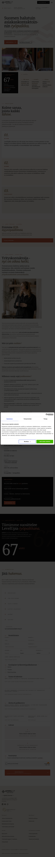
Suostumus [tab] (10, 419)
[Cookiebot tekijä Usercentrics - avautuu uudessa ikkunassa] (46, 415)
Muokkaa (26, 441)
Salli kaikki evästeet (45, 441)
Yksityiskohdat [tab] (28, 419)
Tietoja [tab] (45, 419)
